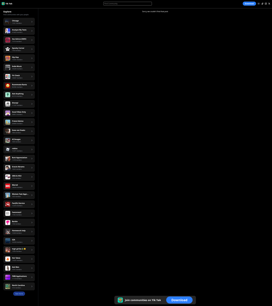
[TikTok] (262, 4)
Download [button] (249, 3)
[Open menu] (258, 3)
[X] (269, 4)
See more (19, 294)
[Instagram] (266, 4)
